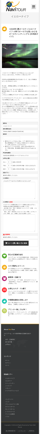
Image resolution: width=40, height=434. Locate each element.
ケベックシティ (10, 383)
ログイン (8, 363)
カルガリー (8, 381)
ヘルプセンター (22, 431)
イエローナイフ (10, 378)
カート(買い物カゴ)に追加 (17, 243)
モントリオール (10, 409)
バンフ (7, 402)
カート (7, 365)
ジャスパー (8, 386)
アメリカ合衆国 (10, 414)
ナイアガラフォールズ (12, 390)
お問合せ (8, 344)
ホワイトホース (10, 406)
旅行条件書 (8, 342)
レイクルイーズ (10, 411)
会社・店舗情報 (10, 339)
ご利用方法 (31, 431)
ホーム (7, 360)
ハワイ (7, 416)
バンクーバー (9, 399)
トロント (8, 388)
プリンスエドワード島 (12, 404)
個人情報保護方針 (11, 431)
